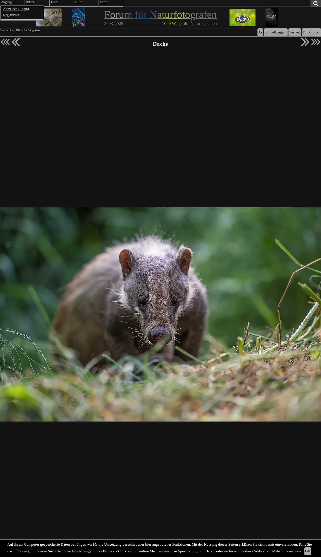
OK (307, 551)
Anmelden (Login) (16, 9)
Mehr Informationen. (288, 551)
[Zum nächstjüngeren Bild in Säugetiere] (15, 42)
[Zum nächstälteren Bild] (316, 42)
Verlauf (294, 32)
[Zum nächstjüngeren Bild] (5, 42)
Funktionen (311, 32)
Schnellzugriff (276, 32)
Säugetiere (34, 30)
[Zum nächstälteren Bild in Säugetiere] (305, 42)
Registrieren (11, 15)
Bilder (20, 30)
